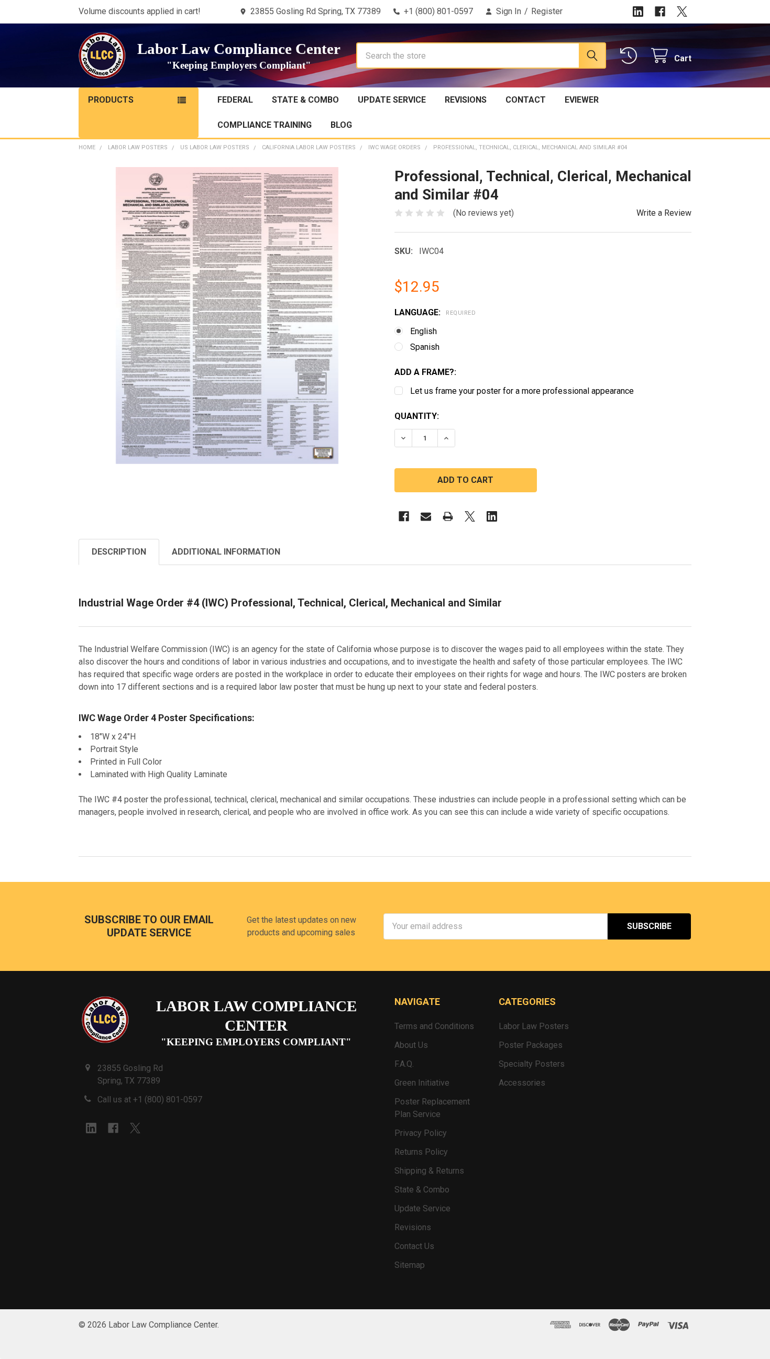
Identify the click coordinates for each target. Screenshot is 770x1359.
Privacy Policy (420, 1133)
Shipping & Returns (429, 1171)
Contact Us (414, 1246)
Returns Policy (421, 1152)
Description (119, 552)
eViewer (582, 100)
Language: (435, 312)
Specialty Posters (532, 1064)
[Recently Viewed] (631, 56)
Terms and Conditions (434, 1026)
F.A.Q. (404, 1064)
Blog (341, 125)
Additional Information (226, 552)
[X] (682, 11)
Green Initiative (421, 1083)
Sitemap (409, 1265)
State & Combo (305, 100)
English (423, 331)
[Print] (447, 516)
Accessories (522, 1083)
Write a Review (663, 213)
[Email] (425, 516)
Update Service (392, 100)
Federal (235, 100)
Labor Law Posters (534, 1026)
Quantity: (416, 416)
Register (547, 11)
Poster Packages (531, 1045)
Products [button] (111, 100)
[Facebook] (660, 11)
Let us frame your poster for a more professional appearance (522, 391)
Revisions (466, 100)
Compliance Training (264, 125)
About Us (411, 1045)
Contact (525, 100)
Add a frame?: (425, 372)
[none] (227, 315)
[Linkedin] (638, 11)
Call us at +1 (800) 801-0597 (149, 1099)
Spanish (424, 347)
